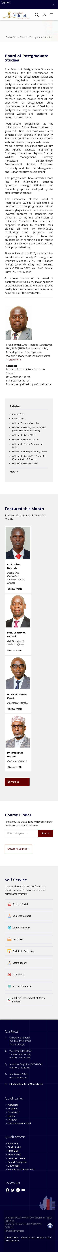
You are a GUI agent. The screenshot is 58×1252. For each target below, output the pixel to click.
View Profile (14, 359)
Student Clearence (22, 986)
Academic (13, 1108)
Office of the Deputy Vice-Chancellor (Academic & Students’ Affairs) (29, 429)
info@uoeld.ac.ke (18, 1084)
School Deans (18, 418)
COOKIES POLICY (43, 1237)
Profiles (14, 781)
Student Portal (20, 904)
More (13, 471)
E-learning (13, 1143)
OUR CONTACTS (12, 1240)
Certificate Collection (23, 951)
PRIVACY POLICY (12, 1237)
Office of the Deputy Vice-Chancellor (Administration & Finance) (29, 457)
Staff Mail (13, 1150)
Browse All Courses (17, 848)
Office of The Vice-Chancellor (25, 423)
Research (12, 1119)
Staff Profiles (14, 1154)
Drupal (20, 1230)
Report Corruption (17, 1162)
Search (45, 833)
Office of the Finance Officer (25, 463)
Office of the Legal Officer (24, 435)
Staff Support (20, 962)
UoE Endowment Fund (19, 1123)
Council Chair (18, 414)
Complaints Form (21, 927)
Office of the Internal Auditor (25, 439)
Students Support (22, 915)
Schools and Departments (21, 1169)
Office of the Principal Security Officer (29, 451)
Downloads (13, 1112)
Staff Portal (18, 974)
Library (11, 1115)
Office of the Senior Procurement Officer (27, 445)
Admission (13, 1104)
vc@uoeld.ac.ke (35, 1084)
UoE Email (18, 939)
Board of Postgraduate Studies (36, 37)
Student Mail (14, 1147)
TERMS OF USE (27, 1237)
